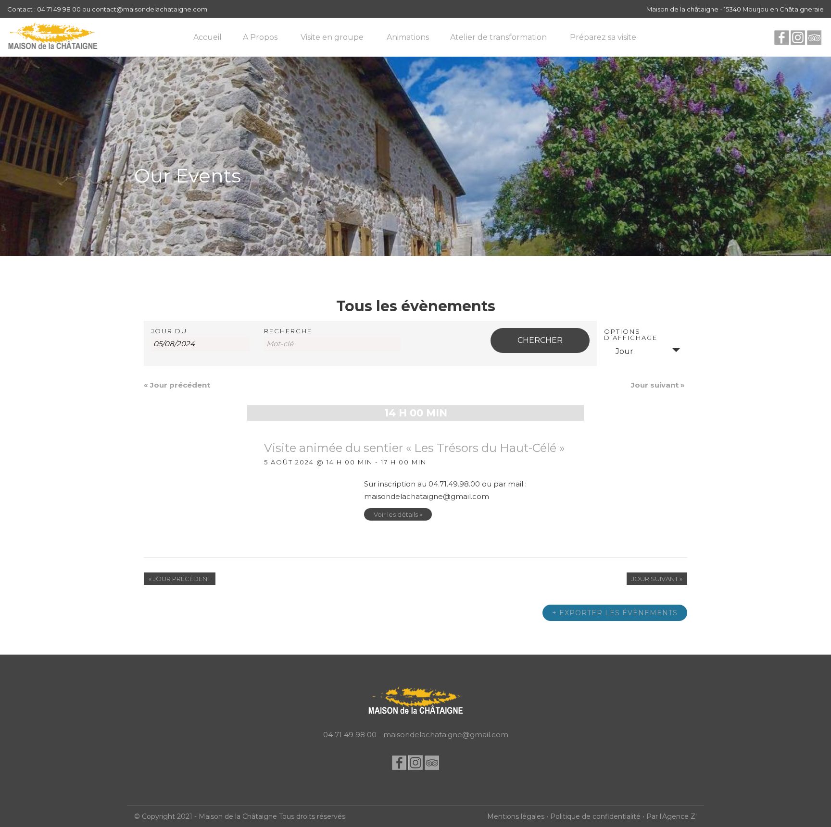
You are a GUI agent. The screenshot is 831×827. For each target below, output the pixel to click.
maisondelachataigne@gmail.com (445, 734)
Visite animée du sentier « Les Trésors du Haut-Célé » (414, 448)
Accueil (207, 37)
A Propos (260, 37)
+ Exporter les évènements (615, 612)
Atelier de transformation (498, 37)
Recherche (288, 331)
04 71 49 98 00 (350, 734)
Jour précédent (177, 384)
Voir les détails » (398, 514)
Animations (408, 37)
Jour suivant (658, 384)
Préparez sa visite (603, 37)
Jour (624, 351)
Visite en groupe (332, 37)
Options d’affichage (630, 334)
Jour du (169, 331)
